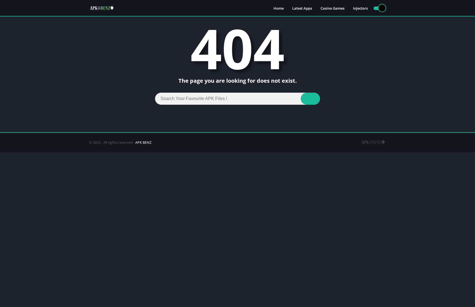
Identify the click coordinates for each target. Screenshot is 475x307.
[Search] (310, 99)
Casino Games (332, 8)
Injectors (360, 8)
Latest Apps (302, 8)
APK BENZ (143, 142)
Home (279, 8)
